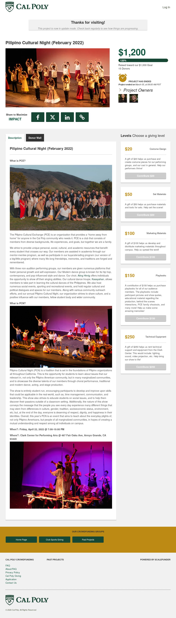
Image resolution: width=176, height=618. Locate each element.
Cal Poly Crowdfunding (20, 559)
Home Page (21, 539)
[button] (37, 117)
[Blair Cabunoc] (133, 98)
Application (11, 579)
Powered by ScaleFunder (155, 559)
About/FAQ (11, 569)
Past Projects (88, 539)
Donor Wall (35, 137)
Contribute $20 (145, 175)
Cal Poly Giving (13, 575)
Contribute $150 (145, 318)
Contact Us (11, 582)
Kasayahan (98, 279)
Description (15, 137)
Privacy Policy (13, 572)
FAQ (8, 565)
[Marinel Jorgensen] (122, 98)
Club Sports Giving (54, 539)
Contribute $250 (145, 366)
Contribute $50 (145, 214)
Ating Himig (84, 275)
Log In (166, 7)
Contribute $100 (145, 257)
